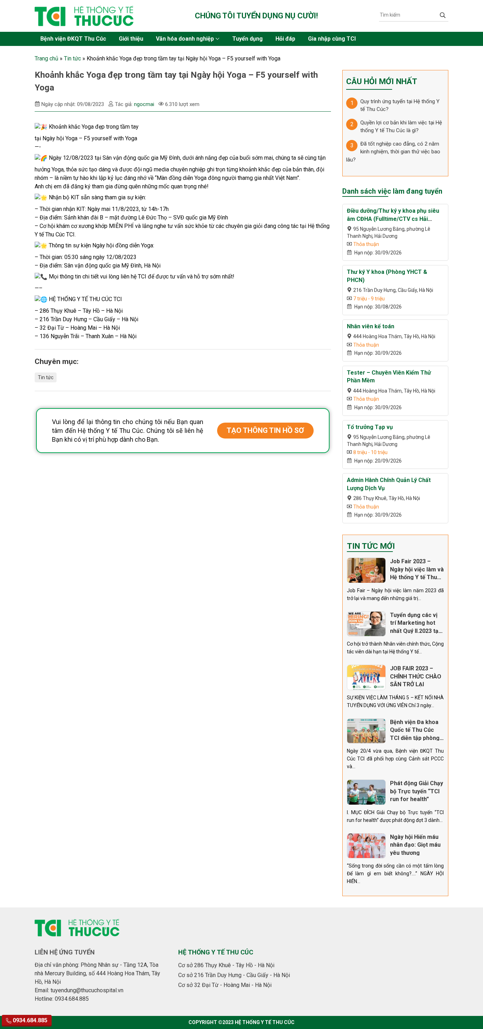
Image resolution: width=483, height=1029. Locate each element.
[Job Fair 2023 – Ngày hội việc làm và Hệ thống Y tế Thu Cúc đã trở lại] (366, 570)
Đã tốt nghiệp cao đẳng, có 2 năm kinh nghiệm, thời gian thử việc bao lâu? (393, 152)
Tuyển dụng (247, 38)
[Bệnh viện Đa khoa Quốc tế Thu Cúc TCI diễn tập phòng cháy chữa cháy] (366, 731)
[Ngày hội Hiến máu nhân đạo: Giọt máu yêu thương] (366, 846)
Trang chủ (46, 58)
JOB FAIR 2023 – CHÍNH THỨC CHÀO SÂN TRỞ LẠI (415, 676)
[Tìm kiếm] (442, 15)
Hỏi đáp (285, 38)
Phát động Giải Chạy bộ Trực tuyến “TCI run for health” (416, 791)
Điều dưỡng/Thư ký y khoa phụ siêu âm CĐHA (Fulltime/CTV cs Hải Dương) (393, 218)
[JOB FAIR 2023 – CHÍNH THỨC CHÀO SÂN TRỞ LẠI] (366, 677)
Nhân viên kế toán (370, 326)
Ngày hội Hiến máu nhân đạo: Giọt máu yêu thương (415, 845)
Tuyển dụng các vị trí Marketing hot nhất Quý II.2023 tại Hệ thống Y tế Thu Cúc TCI (415, 631)
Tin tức (72, 58)
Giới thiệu (131, 38)
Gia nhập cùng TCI (332, 38)
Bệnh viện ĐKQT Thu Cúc (73, 38)
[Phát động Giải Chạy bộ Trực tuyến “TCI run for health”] (366, 792)
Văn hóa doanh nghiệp (185, 38)
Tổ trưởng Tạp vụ (370, 427)
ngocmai (144, 104)
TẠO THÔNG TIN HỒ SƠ (265, 430)
